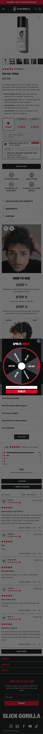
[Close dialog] (38, 341)
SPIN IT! (21, 391)
